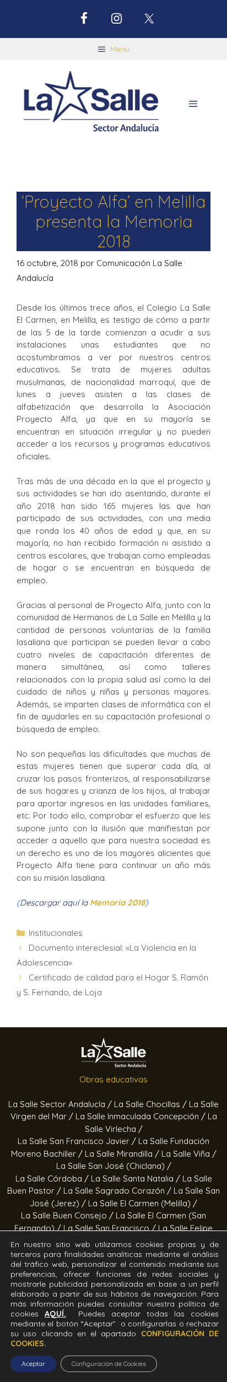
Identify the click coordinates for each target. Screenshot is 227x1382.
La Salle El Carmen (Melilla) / (142, 1203)
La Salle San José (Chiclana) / (113, 1166)
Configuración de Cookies (109, 1363)
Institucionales (56, 933)
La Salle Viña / (189, 1153)
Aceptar (33, 1363)
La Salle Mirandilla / (123, 1153)
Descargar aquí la (82, 902)
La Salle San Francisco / (110, 1228)
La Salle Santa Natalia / (136, 1178)
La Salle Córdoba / (53, 1178)
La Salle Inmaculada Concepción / (141, 1116)
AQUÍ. (55, 1314)
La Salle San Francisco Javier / (78, 1141)
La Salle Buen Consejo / (68, 1215)
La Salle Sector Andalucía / (61, 1104)
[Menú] (193, 104)
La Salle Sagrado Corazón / (118, 1190)
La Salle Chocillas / (151, 1104)
